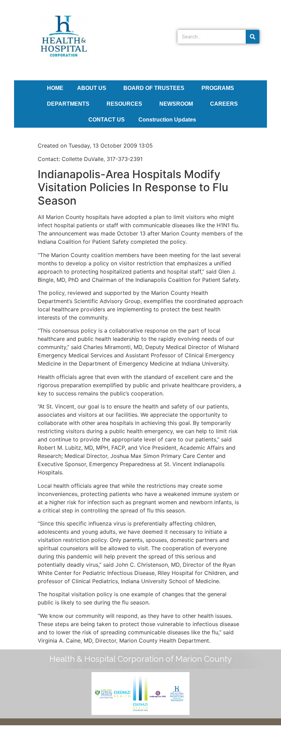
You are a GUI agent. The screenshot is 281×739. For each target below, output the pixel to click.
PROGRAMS (217, 88)
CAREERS (224, 104)
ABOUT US (91, 88)
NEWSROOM (176, 104)
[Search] (252, 37)
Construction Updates (167, 120)
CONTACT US (106, 120)
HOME (55, 88)
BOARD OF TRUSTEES (153, 88)
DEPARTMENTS (68, 104)
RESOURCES (124, 104)
